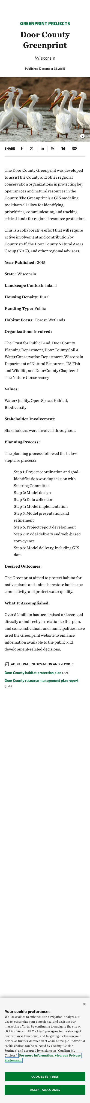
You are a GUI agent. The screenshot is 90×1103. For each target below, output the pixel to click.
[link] (45, 676)
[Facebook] (22, 149)
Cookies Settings (45, 1076)
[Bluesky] (63, 149)
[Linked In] (42, 149)
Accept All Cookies (45, 1089)
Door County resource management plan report (41, 680)
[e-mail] (74, 149)
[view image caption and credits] (82, 135)
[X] (31, 149)
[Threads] (52, 149)
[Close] (84, 1004)
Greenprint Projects (45, 23)
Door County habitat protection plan (33, 673)
